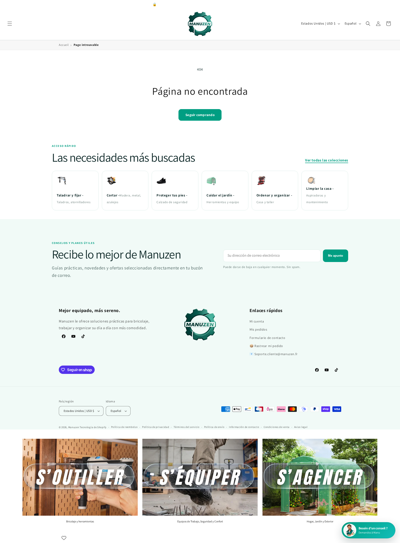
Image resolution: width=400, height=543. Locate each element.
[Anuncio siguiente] (275, 4)
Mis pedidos (258, 329)
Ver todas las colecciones (326, 160)
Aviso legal (301, 427)
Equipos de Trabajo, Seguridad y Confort (200, 521)
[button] (10, 24)
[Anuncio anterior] (124, 4)
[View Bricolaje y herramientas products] (80, 477)
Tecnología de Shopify (93, 427)
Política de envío (214, 427)
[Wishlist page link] (64, 538)
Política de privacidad (155, 427)
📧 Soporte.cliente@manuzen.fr (274, 354)
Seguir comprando (200, 115)
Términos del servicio (187, 427)
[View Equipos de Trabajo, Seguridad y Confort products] (200, 477)
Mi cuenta (257, 321)
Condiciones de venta (277, 427)
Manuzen (73, 427)
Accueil (64, 45)
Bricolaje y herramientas (80, 521)
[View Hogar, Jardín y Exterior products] (320, 477)
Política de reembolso (124, 427)
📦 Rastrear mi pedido (266, 346)
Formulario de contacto (267, 338)
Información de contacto (244, 427)
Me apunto (335, 255)
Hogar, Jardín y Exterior (320, 521)
